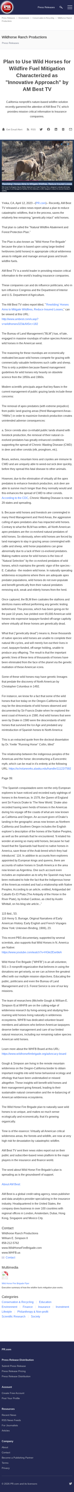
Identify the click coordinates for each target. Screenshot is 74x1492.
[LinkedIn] (56, 129)
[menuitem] (61, 7)
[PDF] (63, 129)
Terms (5, 1462)
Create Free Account (13, 1393)
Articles (6, 1430)
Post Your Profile (11, 1398)
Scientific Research (13, 1316)
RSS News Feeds (11, 1420)
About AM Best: (11, 1184)
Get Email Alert (14, 129)
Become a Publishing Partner (17, 1457)
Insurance (44, 1306)
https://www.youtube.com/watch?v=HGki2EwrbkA (32, 952)
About (5, 1447)
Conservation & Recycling (43, 18)
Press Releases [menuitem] (46, 7)
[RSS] (28, 129)
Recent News (9, 1415)
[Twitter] (41, 129)
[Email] (70, 129)
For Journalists (10, 1425)
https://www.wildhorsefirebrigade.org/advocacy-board (34, 1053)
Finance (28, 1306)
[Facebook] (48, 129)
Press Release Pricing (14, 1371)
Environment (24, 18)
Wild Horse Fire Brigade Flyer (15, 1283)
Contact (10, 1257)
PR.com (41, 203)
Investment (62, 1306)
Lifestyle (7, 1311)
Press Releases (8, 18)
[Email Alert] (4, 129)
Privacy (6, 1468)
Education (45, 1302)
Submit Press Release (14, 1366)
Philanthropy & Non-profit (32, 1311)
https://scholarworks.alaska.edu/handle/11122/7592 (40, 768)
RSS (33, 129)
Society (35, 1316)
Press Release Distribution (16, 1376)
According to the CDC (15, 497)
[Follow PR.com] (70, 1484)
